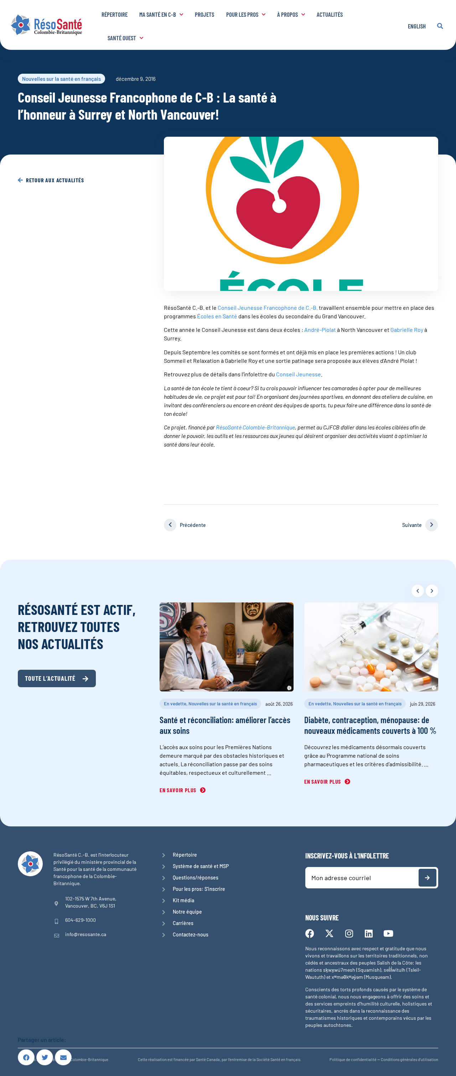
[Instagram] (348, 933)
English (417, 26)
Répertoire (115, 14)
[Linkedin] (368, 933)
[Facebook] (309, 933)
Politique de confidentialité (353, 1059)
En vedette (175, 703)
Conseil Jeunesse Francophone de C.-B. (268, 307)
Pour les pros (242, 14)
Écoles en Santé (217, 316)
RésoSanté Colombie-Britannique (255, 427)
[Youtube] (388, 933)
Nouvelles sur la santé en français (61, 78)
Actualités (330, 14)
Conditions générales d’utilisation (409, 1059)
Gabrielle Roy (407, 329)
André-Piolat (320, 329)
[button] (440, 26)
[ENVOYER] (427, 878)
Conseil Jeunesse (298, 374)
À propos (287, 14)
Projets (204, 14)
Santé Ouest (122, 37)
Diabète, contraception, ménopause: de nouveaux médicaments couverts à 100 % (370, 725)
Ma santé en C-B (157, 14)
